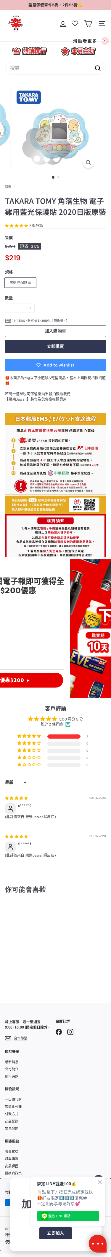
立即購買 (55, 346)
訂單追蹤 (11, 1159)
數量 (9, 297)
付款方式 (11, 1114)
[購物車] (88, 23)
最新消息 (11, 1062)
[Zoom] (88, 162)
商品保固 (11, 1166)
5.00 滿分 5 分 (71, 719)
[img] (16, 798)
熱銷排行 (29, 51)
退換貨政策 (13, 1173)
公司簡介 (11, 1069)
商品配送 (11, 1121)
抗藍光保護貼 (20, 282)
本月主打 (78, 51)
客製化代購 (13, 1107)
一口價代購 (13, 1099)
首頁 (8, 187)
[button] (17, 225)
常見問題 (11, 1128)
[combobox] (55, 68)
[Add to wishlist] (36, 913)
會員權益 (11, 1152)
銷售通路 (11, 1077)
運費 (8, 321)
